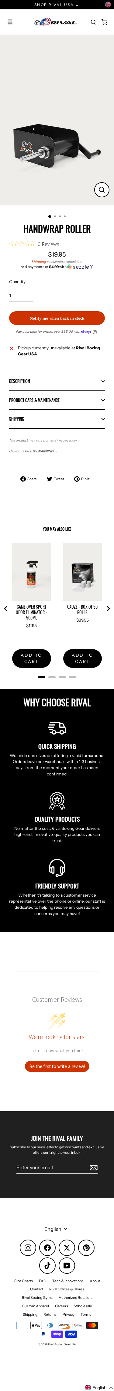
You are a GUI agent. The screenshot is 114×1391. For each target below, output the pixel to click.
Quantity (17, 281)
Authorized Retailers (75, 1297)
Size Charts (23, 1281)
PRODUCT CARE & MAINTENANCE (34, 400)
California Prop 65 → (33, 451)
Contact (36, 1289)
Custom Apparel (35, 1306)
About (95, 1281)
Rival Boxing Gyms (37, 1297)
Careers (61, 1306)
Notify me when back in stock (57, 318)
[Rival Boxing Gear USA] (55, 22)
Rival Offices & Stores (66, 1289)
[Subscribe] (93, 1167)
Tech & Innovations (68, 1281)
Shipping (39, 262)
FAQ (42, 1281)
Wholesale (83, 1306)
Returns (50, 1314)
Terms (86, 1314)
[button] (57, 267)
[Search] (93, 22)
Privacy (68, 1314)
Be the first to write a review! (57, 1066)
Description (19, 381)
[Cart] (104, 22)
